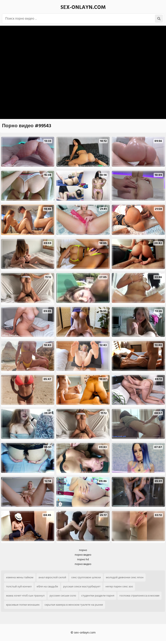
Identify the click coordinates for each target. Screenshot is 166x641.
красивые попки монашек (22, 604)
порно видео (83, 554)
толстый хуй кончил (19, 586)
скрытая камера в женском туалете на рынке (74, 604)
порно (83, 550)
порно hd (83, 559)
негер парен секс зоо (119, 586)
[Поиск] (159, 19)
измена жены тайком (19, 577)
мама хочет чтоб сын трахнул (25, 595)
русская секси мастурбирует (81, 586)
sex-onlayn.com (83, 7)
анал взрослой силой (52, 577)
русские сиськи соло (63, 595)
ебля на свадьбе (47, 586)
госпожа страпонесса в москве (139, 595)
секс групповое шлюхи (86, 577)
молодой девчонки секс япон (125, 577)
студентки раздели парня (97, 595)
